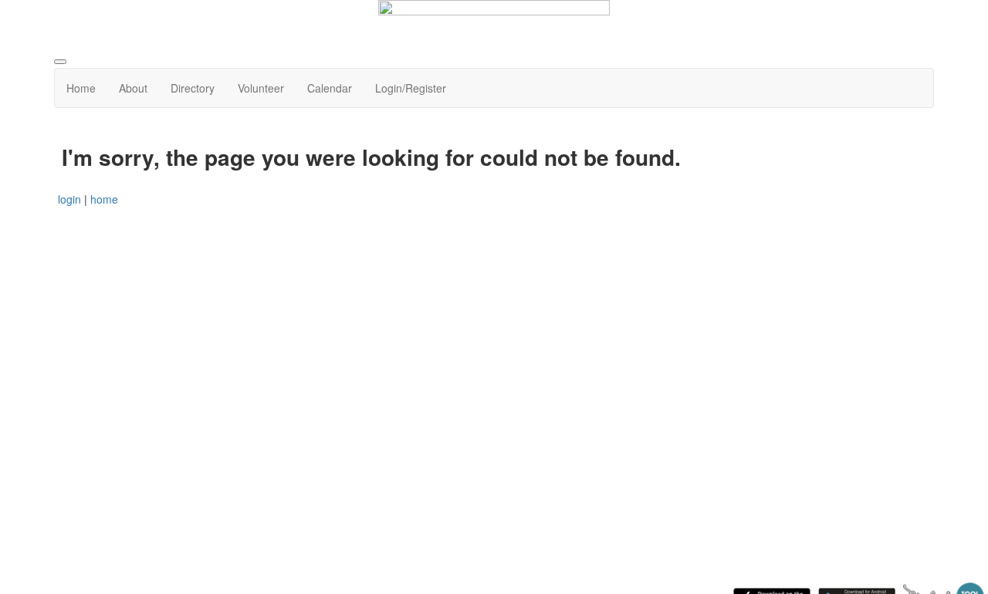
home (104, 199)
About (133, 88)
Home (81, 88)
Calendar (329, 88)
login (69, 199)
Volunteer (261, 88)
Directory (193, 88)
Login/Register (410, 88)
